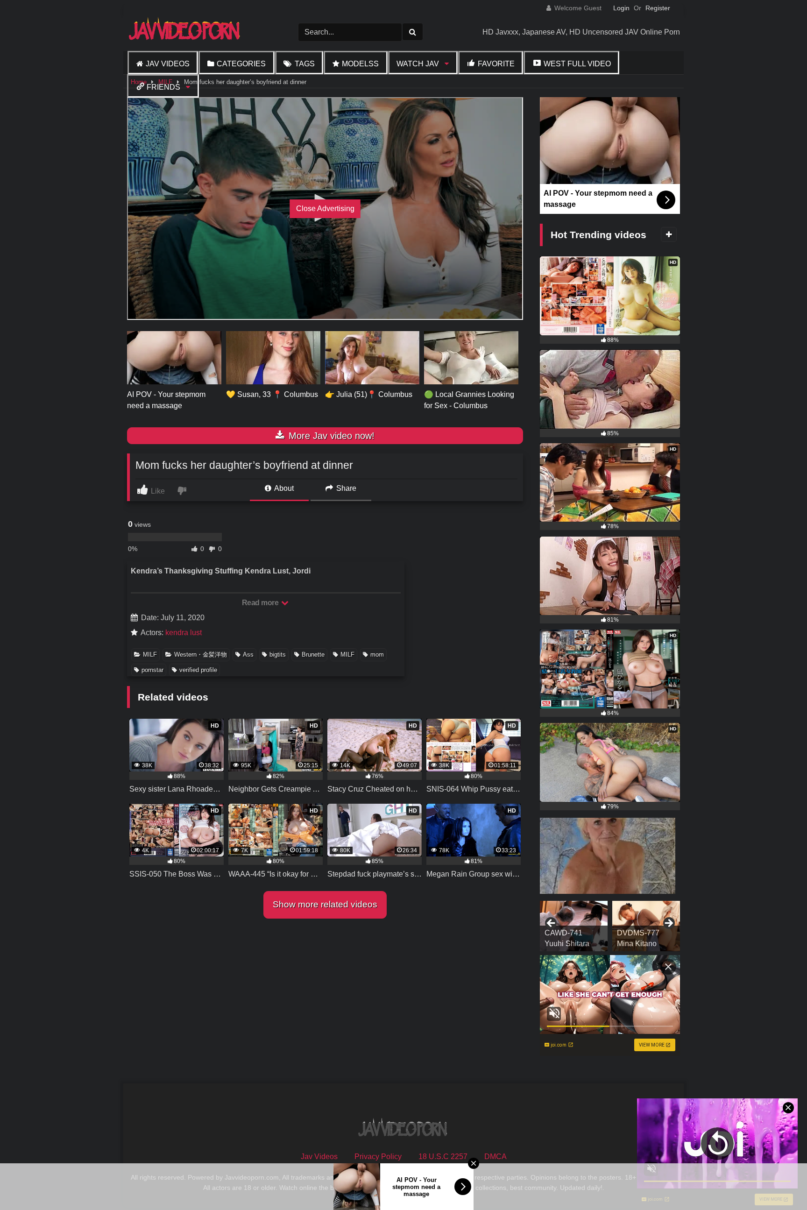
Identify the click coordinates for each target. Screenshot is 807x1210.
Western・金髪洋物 (200, 654)
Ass (248, 654)
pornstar (152, 669)
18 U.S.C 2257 (442, 1156)
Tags (305, 64)
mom (377, 654)
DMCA (495, 1156)
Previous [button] (552, 924)
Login (621, 8)
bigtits (277, 654)
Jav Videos (168, 64)
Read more (261, 603)
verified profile (198, 669)
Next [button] (668, 924)
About (283, 488)
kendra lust (183, 633)
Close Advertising (325, 208)
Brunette (313, 654)
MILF (150, 654)
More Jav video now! (330, 436)
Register (657, 8)
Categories (241, 64)
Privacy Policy (378, 1156)
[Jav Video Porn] (185, 32)
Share (345, 488)
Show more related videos (325, 904)
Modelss (360, 64)
